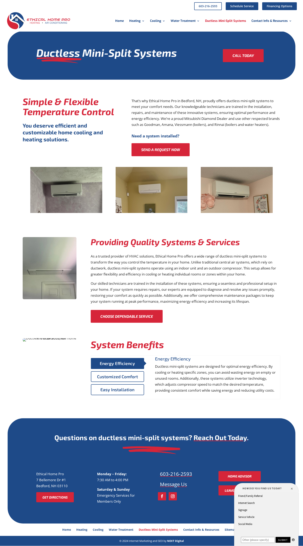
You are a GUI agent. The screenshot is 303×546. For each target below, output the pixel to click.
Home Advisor (239, 476)
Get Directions (55, 497)
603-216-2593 (208, 6)
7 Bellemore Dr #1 (51, 479)
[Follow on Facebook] (162, 496)
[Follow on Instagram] (173, 496)
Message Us (173, 484)
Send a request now (160, 149)
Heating (135, 21)
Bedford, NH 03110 (52, 485)
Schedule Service (242, 6)
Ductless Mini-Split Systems (225, 21)
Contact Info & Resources (269, 21)
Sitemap (230, 530)
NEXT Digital (175, 541)
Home (119, 21)
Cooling (155, 21)
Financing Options (279, 6)
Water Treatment (183, 21)
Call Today (243, 55)
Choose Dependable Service (126, 316)
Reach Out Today (220, 437)
